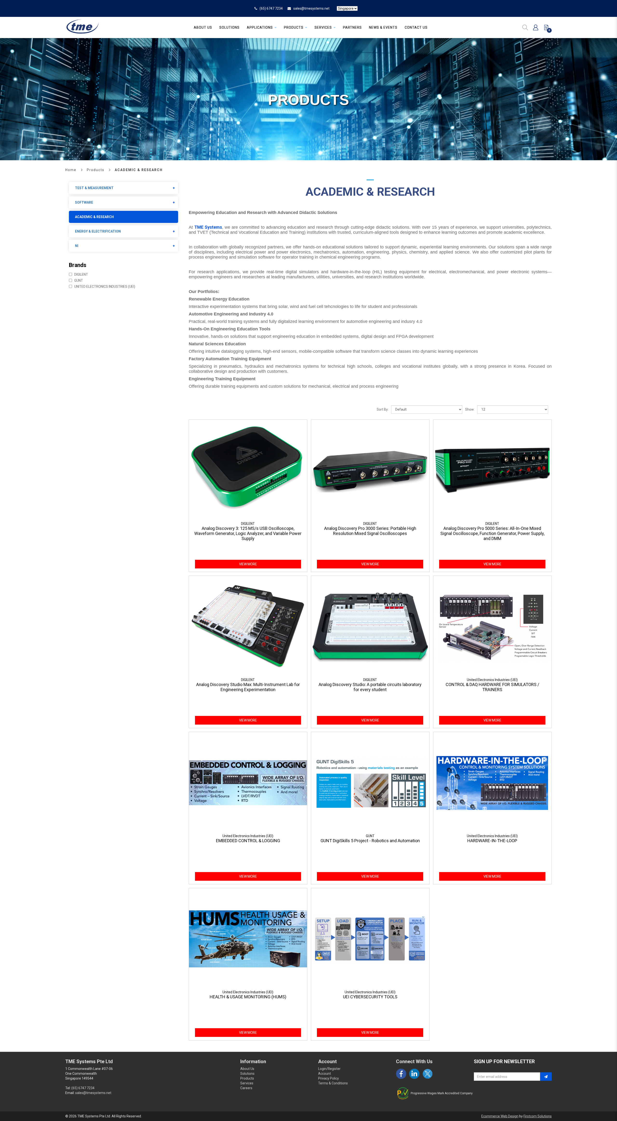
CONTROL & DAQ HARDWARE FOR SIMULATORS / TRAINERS (492, 687)
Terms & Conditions (333, 1083)
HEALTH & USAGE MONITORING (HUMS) (248, 996)
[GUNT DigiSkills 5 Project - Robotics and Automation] (370, 782)
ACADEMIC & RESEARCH (139, 170)
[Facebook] (401, 1074)
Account (324, 1073)
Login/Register (329, 1069)
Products (95, 170)
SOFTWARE (84, 202)
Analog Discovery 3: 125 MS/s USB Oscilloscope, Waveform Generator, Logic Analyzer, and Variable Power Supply (248, 533)
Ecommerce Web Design (499, 1116)
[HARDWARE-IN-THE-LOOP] (492, 782)
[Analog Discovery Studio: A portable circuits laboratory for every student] (370, 626)
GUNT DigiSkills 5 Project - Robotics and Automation (370, 840)
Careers (246, 1088)
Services (246, 1083)
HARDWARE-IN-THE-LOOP (492, 840)
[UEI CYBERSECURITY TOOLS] (370, 939)
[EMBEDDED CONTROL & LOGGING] (248, 782)
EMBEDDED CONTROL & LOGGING (248, 840)
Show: (470, 409)
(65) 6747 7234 (271, 8)
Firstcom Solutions (537, 1116)
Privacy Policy (328, 1078)
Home (70, 170)
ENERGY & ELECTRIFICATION (98, 231)
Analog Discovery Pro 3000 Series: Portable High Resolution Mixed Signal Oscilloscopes (370, 531)
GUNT (78, 280)
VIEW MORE (248, 564)
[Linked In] (414, 1074)
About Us (247, 1069)
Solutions (247, 1073)
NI (76, 246)
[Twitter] (428, 1074)
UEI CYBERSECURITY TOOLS (370, 996)
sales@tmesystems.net (311, 8)
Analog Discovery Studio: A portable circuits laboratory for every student (370, 687)
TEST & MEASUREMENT (94, 188)
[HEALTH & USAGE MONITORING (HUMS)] (248, 939)
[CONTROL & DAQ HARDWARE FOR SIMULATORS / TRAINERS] (492, 626)
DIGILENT (81, 274)
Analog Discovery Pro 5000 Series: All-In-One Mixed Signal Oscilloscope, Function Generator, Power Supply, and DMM (492, 533)
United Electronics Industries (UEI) (104, 286)
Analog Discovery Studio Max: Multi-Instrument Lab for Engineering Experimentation (248, 687)
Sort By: (383, 409)
